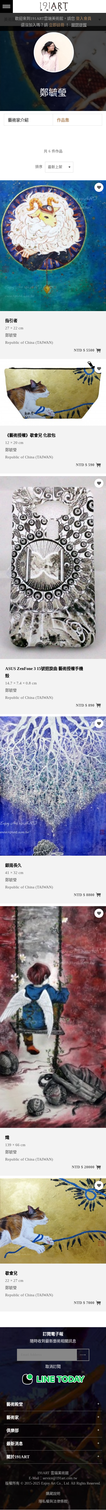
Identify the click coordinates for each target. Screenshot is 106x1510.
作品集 (63, 120)
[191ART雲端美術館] (53, 7)
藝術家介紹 (18, 120)
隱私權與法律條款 (53, 1501)
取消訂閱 (53, 1367)
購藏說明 (53, 1494)
